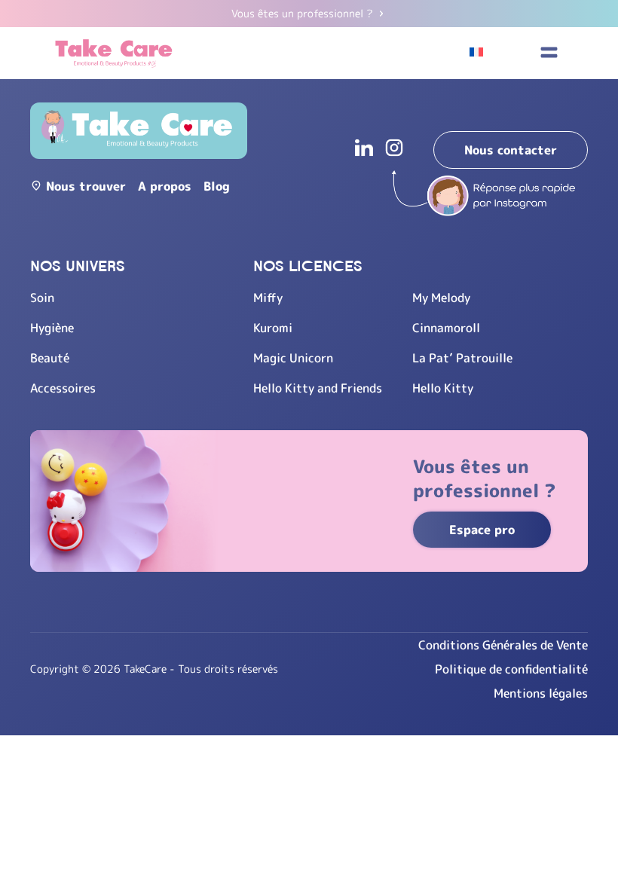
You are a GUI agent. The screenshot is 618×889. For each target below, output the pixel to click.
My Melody (441, 297)
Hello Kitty (442, 388)
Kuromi (272, 327)
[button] (549, 53)
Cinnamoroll (446, 327)
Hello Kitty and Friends (317, 388)
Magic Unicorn (293, 358)
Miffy (268, 297)
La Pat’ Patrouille (462, 358)
